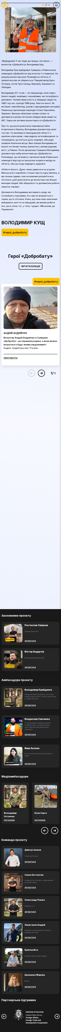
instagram (9, 820)
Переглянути (10, 358)
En (49, 5)
